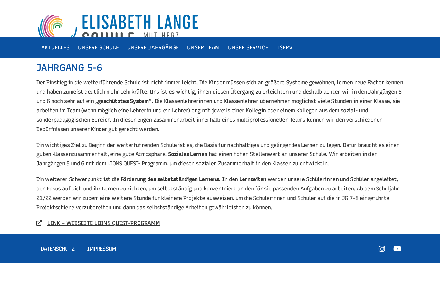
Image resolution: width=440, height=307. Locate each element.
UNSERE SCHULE (98, 47)
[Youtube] (397, 249)
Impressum (101, 248)
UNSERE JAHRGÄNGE (153, 47)
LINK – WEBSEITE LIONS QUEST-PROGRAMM (103, 223)
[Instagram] (382, 249)
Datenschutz (57, 248)
